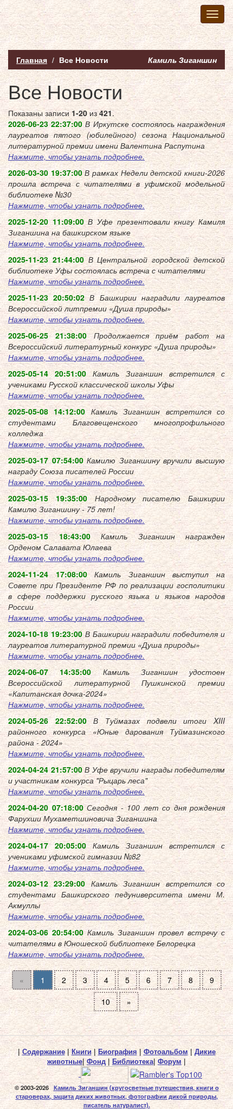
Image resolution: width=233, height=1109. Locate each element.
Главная (31, 59)
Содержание (43, 1051)
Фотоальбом (166, 1051)
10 (105, 1001)
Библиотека (132, 1061)
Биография (117, 1051)
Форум (170, 1061)
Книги (82, 1051)
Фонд (96, 1061)
